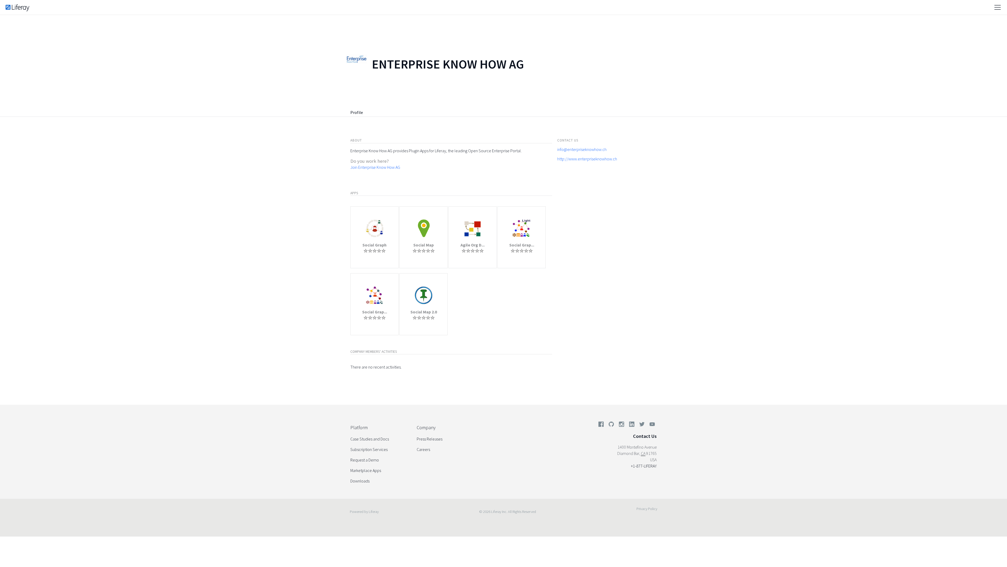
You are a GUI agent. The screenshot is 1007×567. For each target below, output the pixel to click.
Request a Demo (364, 460)
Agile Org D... (472, 245)
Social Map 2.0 (423, 311)
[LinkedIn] (631, 425)
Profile (356, 112)
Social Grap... (521, 245)
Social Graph (374, 245)
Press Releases (429, 439)
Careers (423, 449)
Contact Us (645, 436)
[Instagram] (621, 425)
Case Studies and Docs (369, 439)
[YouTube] (651, 425)
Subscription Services (369, 449)
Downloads (359, 481)
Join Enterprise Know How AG (375, 167)
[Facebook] (601, 425)
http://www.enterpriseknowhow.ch (587, 158)
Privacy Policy (646, 508)
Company (426, 427)
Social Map (423, 245)
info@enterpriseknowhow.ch (582, 149)
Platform (359, 427)
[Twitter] (642, 425)
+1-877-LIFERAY (644, 466)
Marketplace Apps (365, 470)
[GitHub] (611, 425)
